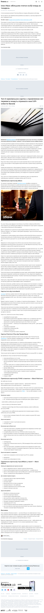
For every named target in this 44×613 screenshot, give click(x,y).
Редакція (8, 593)
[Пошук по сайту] (39, 1)
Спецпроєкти (4, 596)
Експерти (31, 593)
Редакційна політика (16, 593)
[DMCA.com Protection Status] (3, 611)
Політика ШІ (25, 593)
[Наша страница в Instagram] (14, 589)
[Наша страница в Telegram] (2, 589)
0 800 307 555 (13, 1)
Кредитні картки (31, 538)
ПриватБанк (3, 338)
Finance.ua (10, 538)
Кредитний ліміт (39, 538)
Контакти (32, 596)
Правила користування (13, 596)
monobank (3, 294)
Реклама (36, 593)
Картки (25, 538)
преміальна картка (21, 183)
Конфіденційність (24, 596)
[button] (28, 568)
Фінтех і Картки (14, 573)
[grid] (22, 328)
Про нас (2, 593)
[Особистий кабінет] (36, 1)
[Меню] (41, 1)
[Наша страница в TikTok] (11, 589)
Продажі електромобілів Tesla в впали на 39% (20, 19)
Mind (9, 47)
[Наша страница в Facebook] (5, 589)
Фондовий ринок (11, 10)
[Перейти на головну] (4, 2)
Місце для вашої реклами (22, 57)
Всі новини (8, 573)
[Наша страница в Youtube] (8, 589)
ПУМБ (23, 391)
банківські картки (11, 139)
